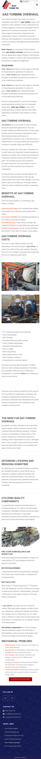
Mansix (24, 757)
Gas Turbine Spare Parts (13, 746)
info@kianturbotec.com (13, 714)
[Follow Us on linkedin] (5, 698)
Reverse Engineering (12, 732)
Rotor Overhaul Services (13, 739)
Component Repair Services (14, 735)
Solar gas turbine (18, 107)
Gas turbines (6, 125)
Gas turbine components (11, 627)
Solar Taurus (7, 50)
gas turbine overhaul (14, 52)
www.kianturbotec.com (13, 717)
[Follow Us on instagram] (12, 698)
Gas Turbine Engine (11, 728)
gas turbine (25, 22)
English (26, 1)
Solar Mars (7, 65)
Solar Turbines (7, 69)
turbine (23, 374)
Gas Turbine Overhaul (12, 742)
